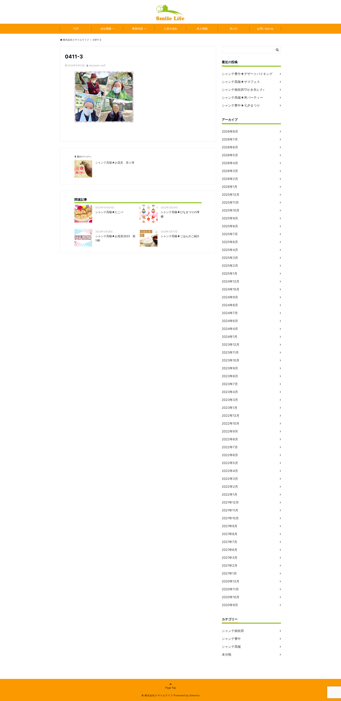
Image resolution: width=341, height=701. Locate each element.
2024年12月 (230, 281)
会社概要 (105, 28)
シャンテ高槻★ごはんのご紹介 (180, 236)
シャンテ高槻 (231, 647)
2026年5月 (230, 155)
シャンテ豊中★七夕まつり (241, 105)
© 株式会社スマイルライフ (157, 695)
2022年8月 (230, 439)
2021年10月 (230, 518)
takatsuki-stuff (97, 65)
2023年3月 (230, 400)
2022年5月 (230, 463)
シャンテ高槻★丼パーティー (242, 97)
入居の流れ (170, 28)
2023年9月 (230, 368)
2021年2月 (229, 565)
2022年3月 (230, 479)
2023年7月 (230, 384)
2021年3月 (229, 558)
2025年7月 (230, 234)
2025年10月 (230, 210)
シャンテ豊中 (231, 639)
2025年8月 (230, 226)
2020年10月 (230, 597)
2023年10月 (230, 360)
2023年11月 (230, 352)
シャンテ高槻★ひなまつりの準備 (180, 214)
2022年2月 (230, 487)
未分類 (226, 654)
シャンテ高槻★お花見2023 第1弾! (115, 238)
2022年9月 (230, 431)
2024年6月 (230, 321)
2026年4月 (230, 163)
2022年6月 (230, 455)
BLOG (233, 28)
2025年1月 (229, 273)
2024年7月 (230, 313)
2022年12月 (230, 415)
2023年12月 (230, 344)
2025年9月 (230, 218)
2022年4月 (230, 471)
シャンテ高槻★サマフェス (241, 82)
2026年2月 (230, 179)
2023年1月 (229, 408)
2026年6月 (230, 147)
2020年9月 (230, 605)
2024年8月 (230, 305)
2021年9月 (229, 526)
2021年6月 (229, 550)
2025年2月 (230, 266)
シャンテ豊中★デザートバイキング (247, 74)
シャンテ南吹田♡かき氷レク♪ (243, 90)
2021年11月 (230, 510)
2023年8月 (230, 376)
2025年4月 (230, 250)
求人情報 (202, 28)
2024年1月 (229, 337)
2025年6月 (230, 242)
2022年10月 (230, 423)
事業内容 (137, 28)
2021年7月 (229, 542)
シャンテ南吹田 (233, 631)
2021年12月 (230, 502)
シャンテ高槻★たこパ (109, 212)
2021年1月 (229, 573)
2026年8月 (230, 131)
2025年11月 (230, 202)
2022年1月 (229, 494)
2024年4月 (230, 329)
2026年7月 (230, 139)
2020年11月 (230, 589)
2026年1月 (229, 187)
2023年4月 (230, 392)
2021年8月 (229, 534)
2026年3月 (230, 171)
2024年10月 (230, 289)
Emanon (195, 695)
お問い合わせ (265, 28)
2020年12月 (230, 581)
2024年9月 (230, 297)
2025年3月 (230, 258)
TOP (76, 28)
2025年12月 (230, 195)
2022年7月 (230, 447)
